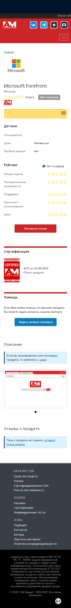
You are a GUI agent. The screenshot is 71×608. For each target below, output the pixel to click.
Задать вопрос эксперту (36, 322)
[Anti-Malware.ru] (9, 25)
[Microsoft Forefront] (35, 389)
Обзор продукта (34, 272)
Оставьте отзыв (35, 228)
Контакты (20, 530)
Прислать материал (27, 539)
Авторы (19, 534)
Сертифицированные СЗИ (31, 485)
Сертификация (23, 507)
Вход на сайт (64, 16)
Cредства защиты (26, 476)
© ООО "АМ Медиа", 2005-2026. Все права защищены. (35, 594)
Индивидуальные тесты (30, 512)
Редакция (20, 525)
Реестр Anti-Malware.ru (29, 490)
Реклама (19, 503)
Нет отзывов (49, 97)
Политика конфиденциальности (35, 544)
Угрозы (18, 481)
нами (43, 359)
